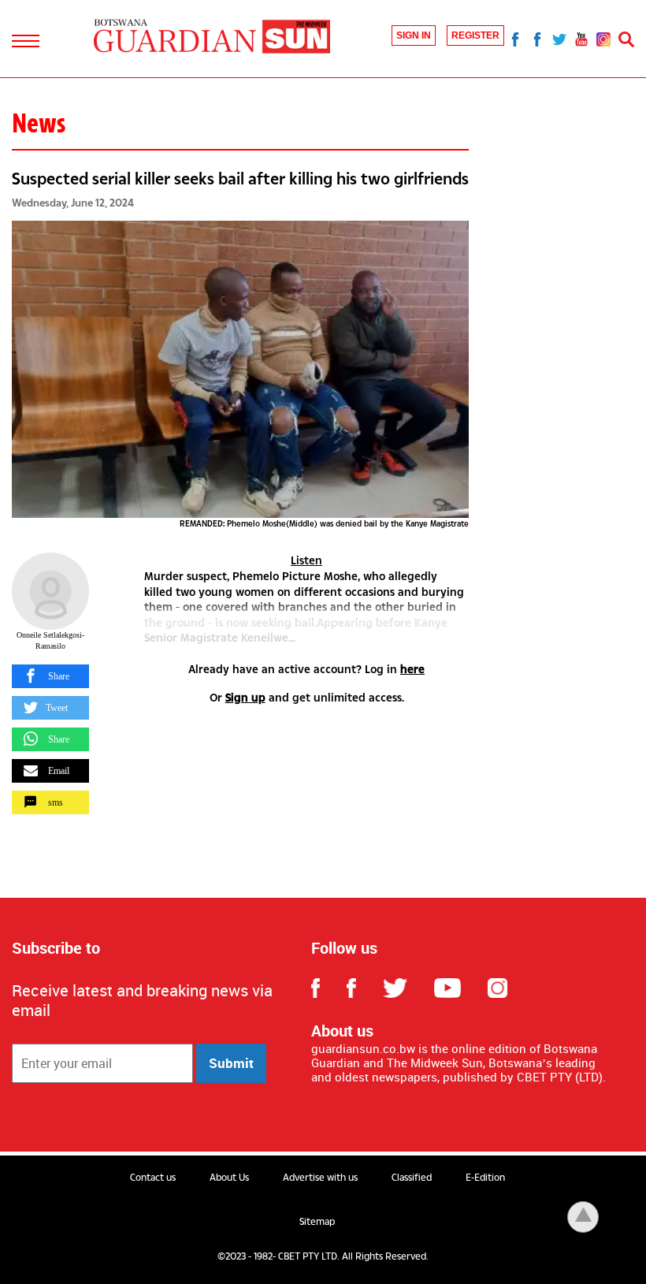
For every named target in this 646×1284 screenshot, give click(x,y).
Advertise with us (320, 1177)
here (412, 668)
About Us (229, 1177)
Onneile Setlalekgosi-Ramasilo (50, 640)
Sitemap (317, 1221)
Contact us (153, 1177)
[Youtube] (581, 38)
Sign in (413, 35)
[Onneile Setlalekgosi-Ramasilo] (50, 591)
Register (475, 35)
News (38, 123)
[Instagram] (603, 38)
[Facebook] (515, 38)
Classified (412, 1177)
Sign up (245, 697)
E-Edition (485, 1177)
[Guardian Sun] (212, 37)
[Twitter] (559, 38)
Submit (231, 1063)
